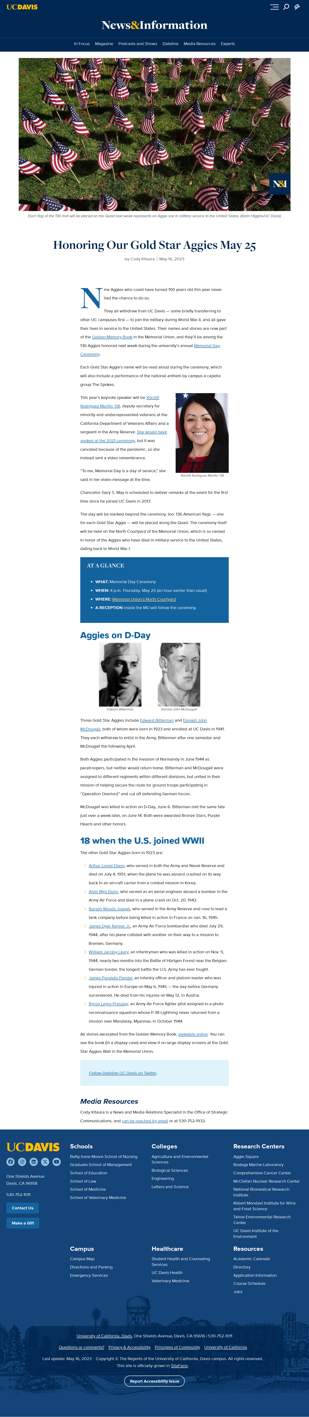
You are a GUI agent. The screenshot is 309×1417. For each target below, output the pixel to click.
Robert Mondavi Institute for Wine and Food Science (264, 1206)
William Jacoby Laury (108, 952)
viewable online (193, 1034)
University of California (225, 1347)
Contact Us (23, 1208)
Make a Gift (23, 1223)
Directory (242, 1267)
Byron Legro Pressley (108, 1003)
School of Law (83, 1181)
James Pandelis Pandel (110, 978)
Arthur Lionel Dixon (106, 865)
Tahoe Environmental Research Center (262, 1219)
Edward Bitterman (157, 720)
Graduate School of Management (101, 1164)
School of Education (88, 1173)
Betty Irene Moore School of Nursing (103, 1156)
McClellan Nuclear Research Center (266, 1181)
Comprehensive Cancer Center (262, 1173)
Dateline (170, 43)
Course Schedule (249, 1283)
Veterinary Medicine (170, 1281)
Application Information (255, 1275)
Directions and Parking (91, 1267)
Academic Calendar (252, 1258)
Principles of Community (177, 1347)
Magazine (104, 43)
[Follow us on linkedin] (34, 1162)
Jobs (237, 1291)
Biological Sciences (170, 1170)
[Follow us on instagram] (22, 1162)
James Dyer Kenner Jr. (109, 926)
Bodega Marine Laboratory (258, 1164)
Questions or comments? (81, 1347)
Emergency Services (89, 1275)
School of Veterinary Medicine (98, 1197)
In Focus (82, 43)
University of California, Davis (104, 1336)
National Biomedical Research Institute (261, 1192)
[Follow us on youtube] (56, 1162)
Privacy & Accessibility (130, 1347)
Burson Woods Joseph (109, 908)
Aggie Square (246, 1156)
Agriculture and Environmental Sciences (180, 1159)
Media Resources (200, 43)
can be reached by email (145, 1121)
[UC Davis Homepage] (22, 7)
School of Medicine (88, 1189)
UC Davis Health (167, 1272)
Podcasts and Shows (138, 43)
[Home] (32, 1146)
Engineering (163, 1178)
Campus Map (82, 1258)
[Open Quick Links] (297, 7)
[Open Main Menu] (274, 7)
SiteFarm (179, 1365)
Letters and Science (170, 1186)
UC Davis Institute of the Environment (255, 1233)
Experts (228, 43)
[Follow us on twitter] (45, 1162)
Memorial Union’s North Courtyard (144, 599)
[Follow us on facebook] (10, 1162)
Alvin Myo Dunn (103, 891)
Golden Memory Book (112, 337)
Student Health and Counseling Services (181, 1261)
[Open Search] (286, 7)
